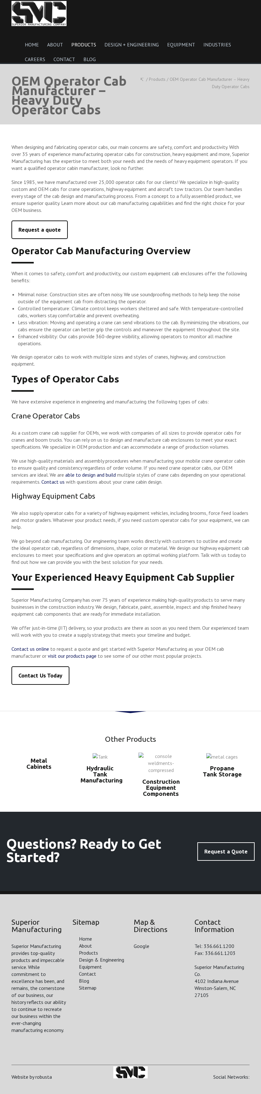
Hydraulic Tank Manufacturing (102, 774)
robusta (43, 1077)
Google (141, 946)
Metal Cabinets (39, 763)
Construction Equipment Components (161, 787)
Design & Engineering (101, 960)
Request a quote (39, 229)
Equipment (90, 967)
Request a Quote (226, 851)
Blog (84, 981)
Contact (87, 974)
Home (85, 939)
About (85, 946)
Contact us (53, 482)
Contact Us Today (40, 675)
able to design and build (90, 475)
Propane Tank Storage (222, 771)
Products (88, 953)
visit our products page (72, 656)
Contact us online (30, 649)
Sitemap (87, 988)
